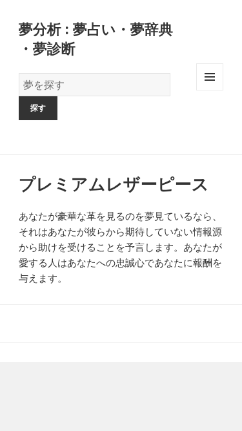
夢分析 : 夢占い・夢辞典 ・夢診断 (96, 38)
